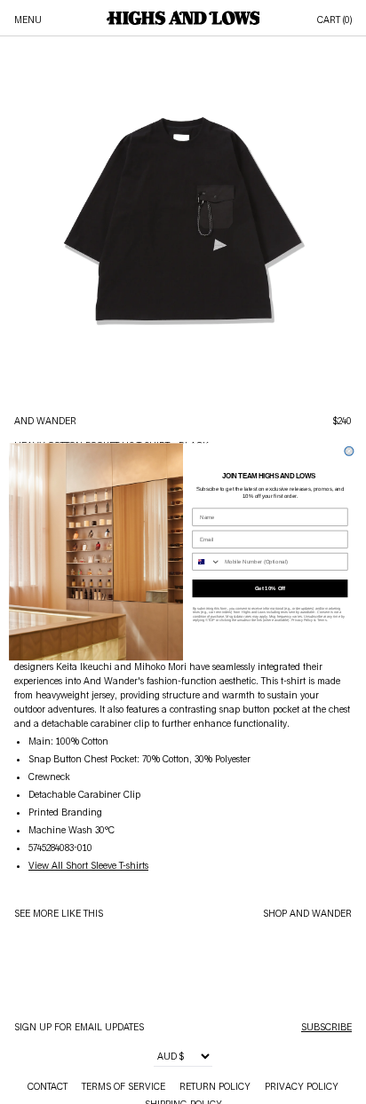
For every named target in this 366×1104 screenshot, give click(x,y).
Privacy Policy (302, 621)
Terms (322, 621)
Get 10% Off (270, 589)
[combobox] (206, 562)
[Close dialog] (349, 451)
